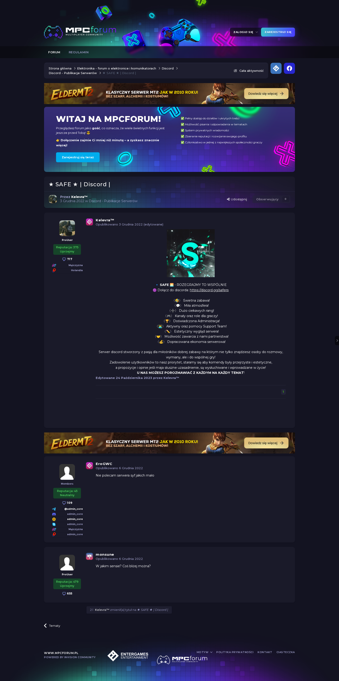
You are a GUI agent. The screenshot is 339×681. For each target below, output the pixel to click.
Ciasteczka (286, 652)
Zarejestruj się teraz (78, 157)
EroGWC (104, 464)
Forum (54, 52)
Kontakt (265, 652)
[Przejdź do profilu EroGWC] (67, 472)
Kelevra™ (105, 220)
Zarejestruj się (278, 32)
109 (69, 502)
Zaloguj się (244, 32)
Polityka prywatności (234, 652)
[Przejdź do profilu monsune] (67, 562)
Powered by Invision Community (70, 657)
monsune (105, 554)
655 (69, 593)
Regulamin (79, 52)
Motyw (203, 652)
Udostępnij (238, 199)
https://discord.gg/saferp (209, 290)
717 (69, 259)
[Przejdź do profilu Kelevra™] (53, 199)
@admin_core (73, 508)
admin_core (75, 519)
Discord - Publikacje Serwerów (113, 201)
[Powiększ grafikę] (191, 253)
